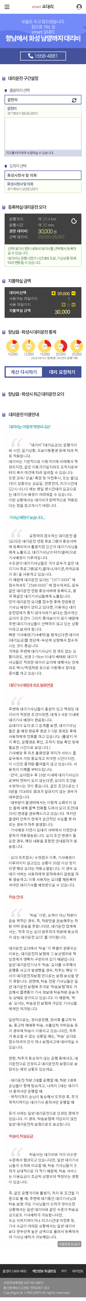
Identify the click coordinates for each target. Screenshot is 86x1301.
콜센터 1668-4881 (15, 1270)
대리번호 (77, 1270)
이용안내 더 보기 (69, 1244)
